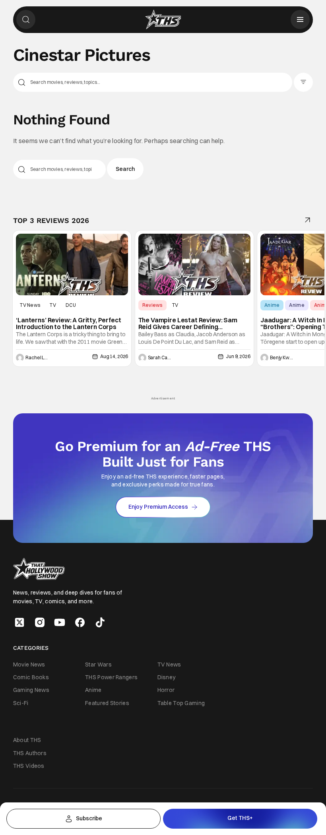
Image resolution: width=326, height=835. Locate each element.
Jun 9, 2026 (238, 356)
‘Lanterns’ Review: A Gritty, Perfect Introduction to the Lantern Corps (68, 324)
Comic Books (31, 677)
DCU (71, 305)
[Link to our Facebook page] (80, 622)
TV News (30, 305)
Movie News (29, 664)
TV (53, 305)
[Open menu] (300, 19)
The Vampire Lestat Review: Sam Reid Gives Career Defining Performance (187, 324)
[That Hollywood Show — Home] (163, 19)
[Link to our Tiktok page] (100, 622)
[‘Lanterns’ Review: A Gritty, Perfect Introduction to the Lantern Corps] (72, 264)
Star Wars (98, 664)
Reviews (152, 305)
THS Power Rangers (111, 677)
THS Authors (30, 753)
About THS (27, 740)
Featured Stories (107, 703)
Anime (272, 305)
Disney (166, 677)
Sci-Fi (21, 703)
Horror (166, 690)
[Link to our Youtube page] (59, 622)
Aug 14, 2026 (114, 356)
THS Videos (29, 765)
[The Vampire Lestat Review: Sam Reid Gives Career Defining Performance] (194, 264)
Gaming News (31, 690)
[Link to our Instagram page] (39, 622)
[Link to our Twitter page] (19, 622)
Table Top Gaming (181, 703)
